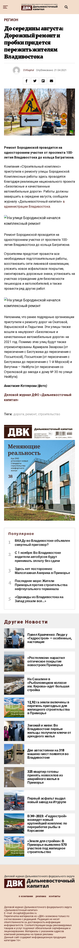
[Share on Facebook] (26, 80)
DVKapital (28, 70)
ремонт (31, 414)
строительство (49, 414)
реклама (41, 896)
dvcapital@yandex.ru (25, 913)
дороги (18, 414)
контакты (54, 896)
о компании (26, 896)
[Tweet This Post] (34, 80)
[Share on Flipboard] (43, 80)
